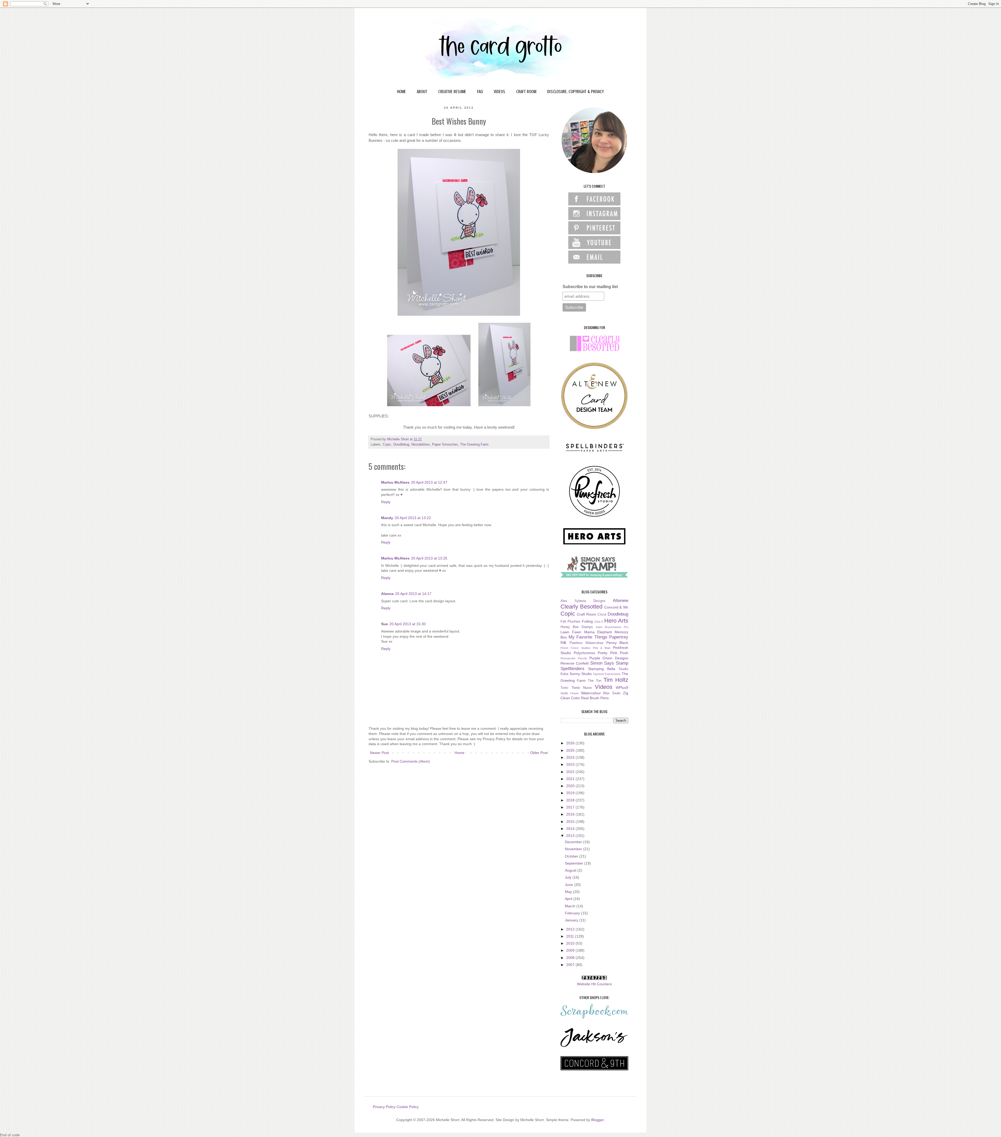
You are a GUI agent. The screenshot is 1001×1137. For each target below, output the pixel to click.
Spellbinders (572, 668)
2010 (571, 943)
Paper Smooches (445, 444)
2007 (571, 965)
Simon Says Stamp (609, 663)
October (572, 856)
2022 (571, 772)
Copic (387, 444)
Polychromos (584, 653)
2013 (571, 836)
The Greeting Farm (474, 444)
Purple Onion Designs (608, 658)
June (569, 885)
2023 (571, 764)
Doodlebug (401, 444)
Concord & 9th (616, 607)
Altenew (620, 600)
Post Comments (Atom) (410, 761)
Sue (384, 624)
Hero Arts (616, 620)
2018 (571, 800)
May (569, 892)
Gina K (598, 621)
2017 (571, 807)
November (574, 849)
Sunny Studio (581, 674)
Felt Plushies (570, 621)
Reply (385, 502)
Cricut (601, 614)
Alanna (387, 594)
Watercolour (591, 693)
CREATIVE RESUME (452, 91)
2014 (571, 828)
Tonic (564, 688)
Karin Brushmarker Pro (612, 627)
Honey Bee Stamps (576, 627)
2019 (571, 793)
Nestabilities (420, 444)
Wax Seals (612, 693)
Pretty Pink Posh (613, 653)
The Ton (594, 681)
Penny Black (617, 643)
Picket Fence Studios (575, 647)
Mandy (387, 518)
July (568, 877)
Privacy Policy (384, 1107)
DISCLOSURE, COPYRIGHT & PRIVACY (575, 91)
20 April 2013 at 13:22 (413, 518)
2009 (571, 950)
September (574, 863)
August (571, 870)
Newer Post (379, 753)
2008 (571, 958)
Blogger (597, 1120)
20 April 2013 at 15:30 (407, 624)
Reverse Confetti (574, 663)
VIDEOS (499, 91)
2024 (571, 757)
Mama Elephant (598, 632)
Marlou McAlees (395, 482)
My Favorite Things (588, 637)
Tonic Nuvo (582, 687)
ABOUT (422, 91)
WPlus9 (622, 687)
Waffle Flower (569, 693)
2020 (571, 786)
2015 (571, 821)
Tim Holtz (615, 680)
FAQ (480, 91)
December (574, 842)
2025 (571, 750)
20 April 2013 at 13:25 (429, 558)
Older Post (539, 753)
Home (460, 753)
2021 (571, 779)
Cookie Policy (407, 1107)
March (570, 906)
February (573, 913)
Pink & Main (602, 647)
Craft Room (586, 614)
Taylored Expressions (607, 674)
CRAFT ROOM (526, 91)
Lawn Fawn (570, 632)
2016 (571, 814)
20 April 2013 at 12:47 (429, 482)
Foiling (587, 621)
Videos (603, 687)
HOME (401, 91)
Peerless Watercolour (587, 643)
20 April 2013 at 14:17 (413, 594)
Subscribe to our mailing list (590, 286)
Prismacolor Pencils (573, 658)
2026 (571, 743)
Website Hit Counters (594, 984)
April (569, 899)
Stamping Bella (601, 669)
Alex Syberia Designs (583, 601)
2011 (570, 936)
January (572, 920)
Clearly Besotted (581, 606)
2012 (571, 929)
